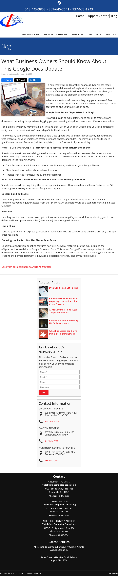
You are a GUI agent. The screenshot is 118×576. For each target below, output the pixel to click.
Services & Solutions (55, 34)
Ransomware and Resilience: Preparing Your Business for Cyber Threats (63, 301)
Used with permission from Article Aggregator (26, 266)
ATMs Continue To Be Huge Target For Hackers (63, 311)
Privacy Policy (112, 573)
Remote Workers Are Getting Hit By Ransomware (63, 322)
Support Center (98, 16)
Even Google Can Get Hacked (63, 287)
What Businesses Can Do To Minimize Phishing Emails (63, 332)
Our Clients (94, 34)
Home (80, 16)
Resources (77, 34)
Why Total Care (30, 34)
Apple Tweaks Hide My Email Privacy (59, 557)
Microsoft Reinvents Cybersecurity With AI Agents (59, 546)
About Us (110, 34)
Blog (114, 16)
